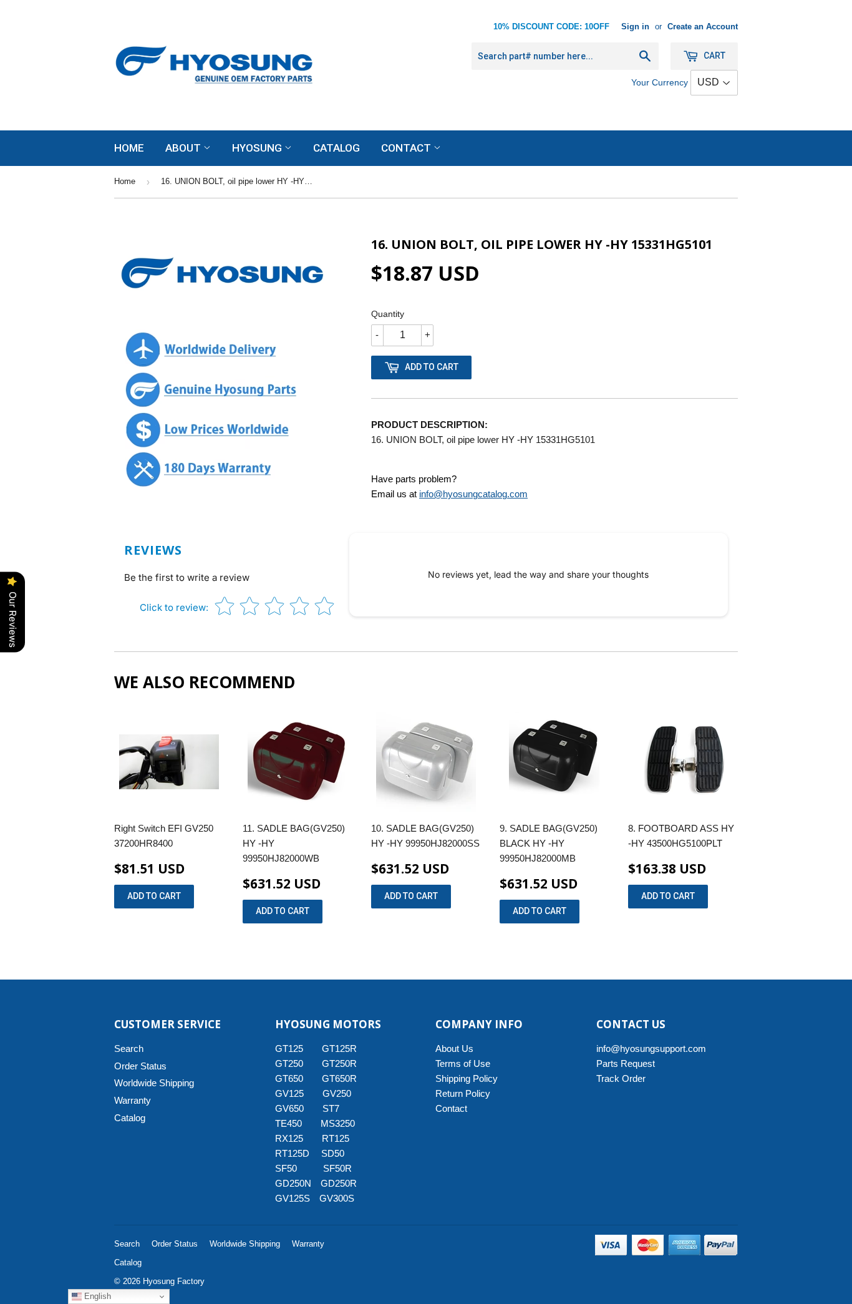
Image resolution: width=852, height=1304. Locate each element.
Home (129, 148)
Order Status (140, 1066)
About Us (454, 1048)
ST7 (330, 1108)
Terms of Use (462, 1063)
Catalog (336, 148)
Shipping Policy (466, 1078)
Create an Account (702, 26)
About (184, 148)
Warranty (132, 1100)
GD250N (293, 1183)
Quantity (387, 314)
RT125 (335, 1138)
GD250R (339, 1183)
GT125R (339, 1048)
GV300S (336, 1198)
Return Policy (462, 1093)
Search (128, 1048)
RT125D (292, 1153)
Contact (407, 148)
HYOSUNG (258, 148)
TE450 (288, 1123)
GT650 (289, 1078)
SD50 (332, 1153)
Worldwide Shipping (154, 1083)
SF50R (337, 1168)
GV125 (289, 1093)
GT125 (289, 1048)
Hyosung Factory (174, 1281)
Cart (713, 56)
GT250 (289, 1063)
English (96, 1296)
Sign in (635, 26)
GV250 (336, 1093)
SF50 (293, 1168)
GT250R (339, 1063)
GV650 (289, 1108)
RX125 (289, 1138)
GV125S (292, 1198)
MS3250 (338, 1123)
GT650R (339, 1078)
